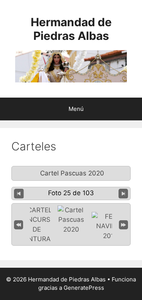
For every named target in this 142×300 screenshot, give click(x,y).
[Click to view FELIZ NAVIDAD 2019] (111, 226)
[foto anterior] (19, 193)
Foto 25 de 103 (71, 193)
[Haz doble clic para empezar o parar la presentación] (71, 220)
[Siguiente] (123, 193)
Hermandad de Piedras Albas (71, 29)
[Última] (123, 224)
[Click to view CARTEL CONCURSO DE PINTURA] (36, 224)
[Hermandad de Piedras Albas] (71, 65)
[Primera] (18, 224)
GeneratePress (84, 287)
